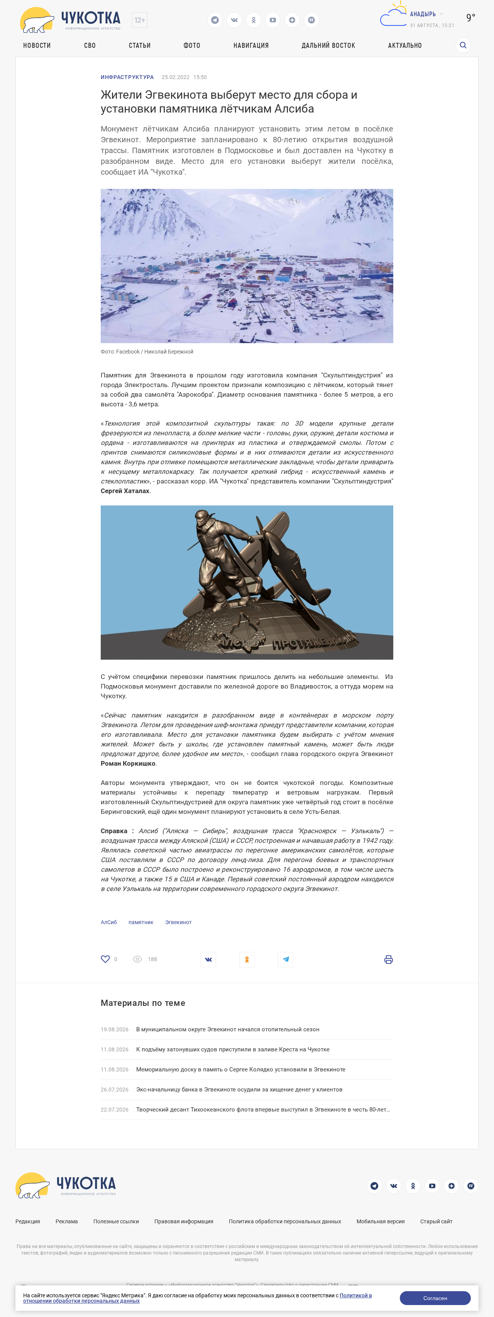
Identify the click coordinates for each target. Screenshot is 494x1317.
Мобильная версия (381, 1221)
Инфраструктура (127, 77)
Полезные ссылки (116, 1221)
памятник (141, 922)
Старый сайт (436, 1221)
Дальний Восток (328, 45)
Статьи (140, 45)
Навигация (251, 45)
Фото (192, 45)
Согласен (435, 1298)
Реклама (67, 1221)
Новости (37, 45)
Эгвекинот (178, 922)
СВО (90, 45)
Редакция (27, 1221)
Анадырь (423, 13)
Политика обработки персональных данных (285, 1221)
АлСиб (109, 922)
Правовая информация (183, 1221)
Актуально (405, 45)
